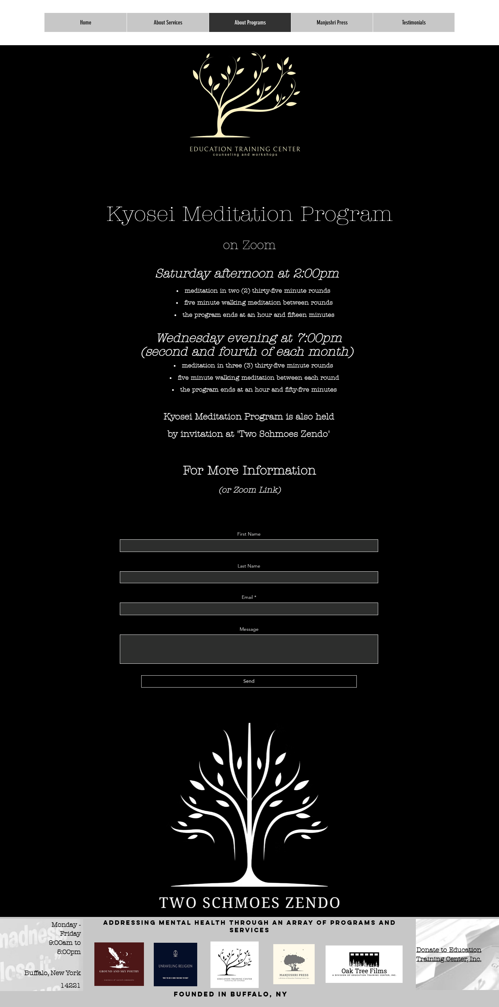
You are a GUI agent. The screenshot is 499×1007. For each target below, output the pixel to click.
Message (249, 629)
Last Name (249, 565)
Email (247, 597)
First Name (249, 534)
